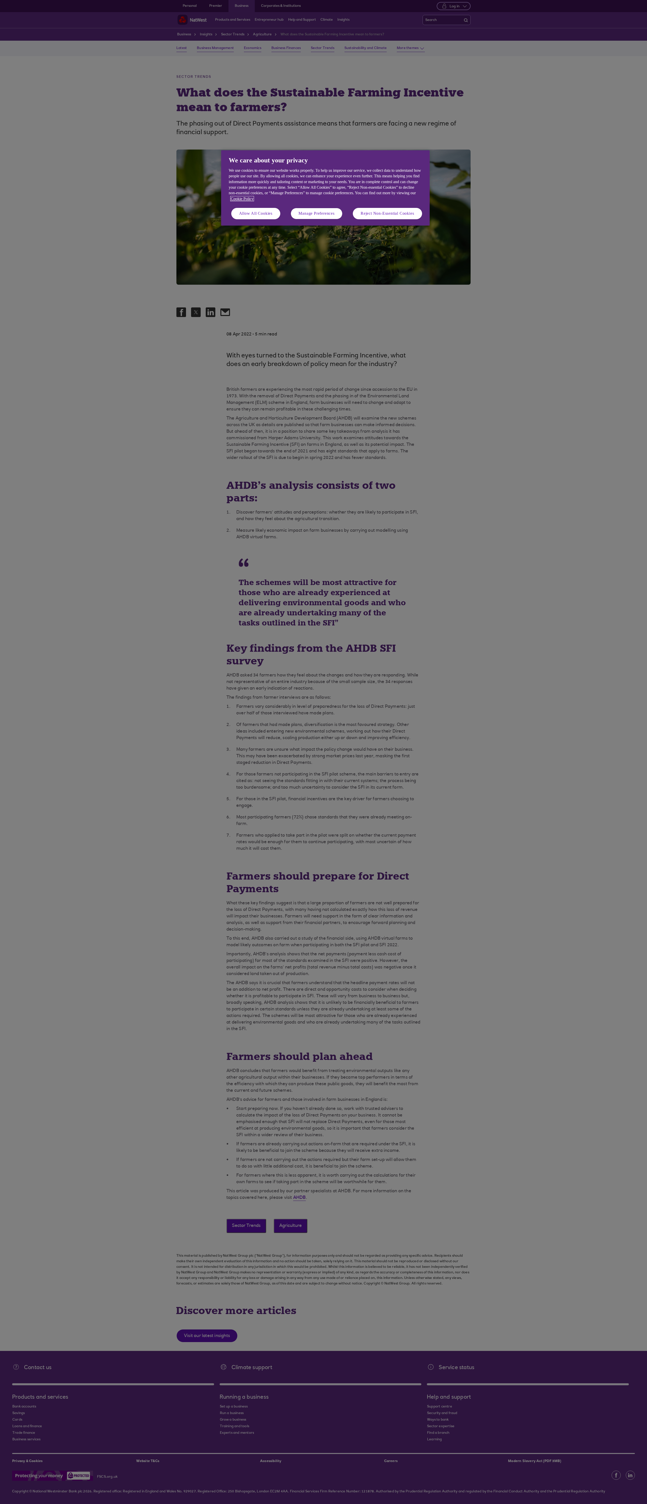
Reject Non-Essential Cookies (387, 213)
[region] (325, 187)
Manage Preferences (316, 213)
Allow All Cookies (256, 213)
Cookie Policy (242, 199)
